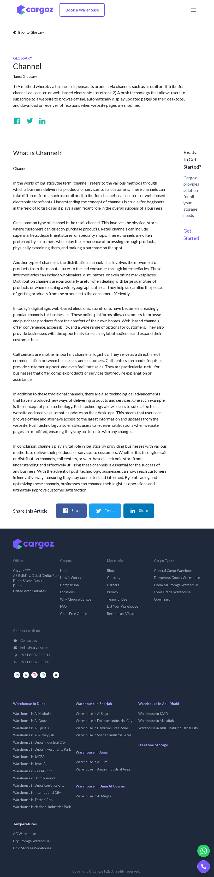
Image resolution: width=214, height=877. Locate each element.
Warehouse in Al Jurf (91, 762)
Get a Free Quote (73, 614)
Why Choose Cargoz (75, 599)
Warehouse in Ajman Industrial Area (103, 769)
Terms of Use (117, 599)
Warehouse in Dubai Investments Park (42, 749)
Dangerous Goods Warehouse (177, 578)
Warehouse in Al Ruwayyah (33, 735)
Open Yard (162, 599)
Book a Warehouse (82, 9)
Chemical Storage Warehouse (176, 585)
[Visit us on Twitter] (30, 121)
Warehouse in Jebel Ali (30, 764)
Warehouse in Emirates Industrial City (104, 721)
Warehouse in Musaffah (156, 721)
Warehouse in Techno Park (33, 800)
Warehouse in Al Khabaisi (32, 714)
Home (64, 570)
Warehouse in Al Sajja (92, 714)
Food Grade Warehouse (172, 592)
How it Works (70, 578)
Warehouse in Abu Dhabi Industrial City (168, 728)
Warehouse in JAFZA (29, 757)
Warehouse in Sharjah (94, 704)
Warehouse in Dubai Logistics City (38, 785)
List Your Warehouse (122, 606)
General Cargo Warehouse (174, 570)
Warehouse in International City (37, 792)
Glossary (30, 76)
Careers (113, 585)
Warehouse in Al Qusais (31, 728)
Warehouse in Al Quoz (30, 721)
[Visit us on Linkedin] (42, 121)
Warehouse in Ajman (93, 752)
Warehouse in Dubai (29, 704)
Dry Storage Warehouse (31, 841)
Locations (67, 592)
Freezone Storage (153, 745)
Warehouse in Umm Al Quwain (100, 786)
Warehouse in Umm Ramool (34, 778)
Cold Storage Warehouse (32, 848)
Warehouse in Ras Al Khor (32, 771)
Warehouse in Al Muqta (93, 796)
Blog (110, 570)
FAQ (63, 606)
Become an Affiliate (121, 614)
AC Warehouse (24, 834)
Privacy (112, 592)
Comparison (69, 585)
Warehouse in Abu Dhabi (158, 704)
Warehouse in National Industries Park (42, 807)
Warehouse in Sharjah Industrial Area (104, 735)
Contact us (28, 640)
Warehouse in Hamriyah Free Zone (102, 728)
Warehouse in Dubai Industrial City (39, 742)
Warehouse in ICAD (153, 714)
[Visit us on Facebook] (17, 121)
